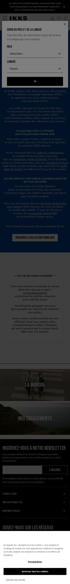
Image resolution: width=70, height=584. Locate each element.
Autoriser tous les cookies (35, 571)
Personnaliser (35, 561)
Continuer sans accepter (15, 580)
